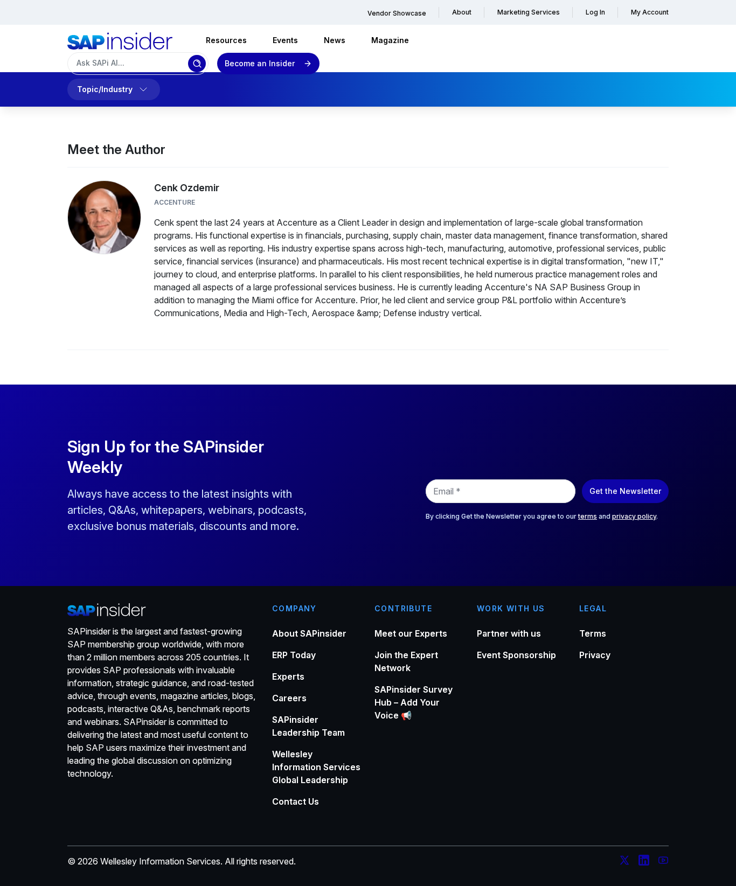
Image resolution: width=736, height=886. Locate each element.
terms (587, 516)
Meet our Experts (410, 633)
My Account (650, 12)
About (461, 12)
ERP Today (294, 655)
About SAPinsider (309, 633)
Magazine (390, 40)
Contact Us (295, 801)
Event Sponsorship (516, 655)
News (334, 40)
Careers (289, 698)
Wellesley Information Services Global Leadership (316, 767)
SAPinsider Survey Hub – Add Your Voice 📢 (413, 702)
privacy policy (634, 516)
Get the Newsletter (625, 491)
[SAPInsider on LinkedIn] (643, 862)
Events (285, 40)
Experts (288, 676)
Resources (226, 40)
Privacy (594, 655)
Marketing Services (528, 12)
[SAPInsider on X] (624, 862)
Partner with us (509, 633)
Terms (592, 633)
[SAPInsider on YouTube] (663, 862)
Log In (595, 12)
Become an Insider (260, 63)
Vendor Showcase (396, 13)
